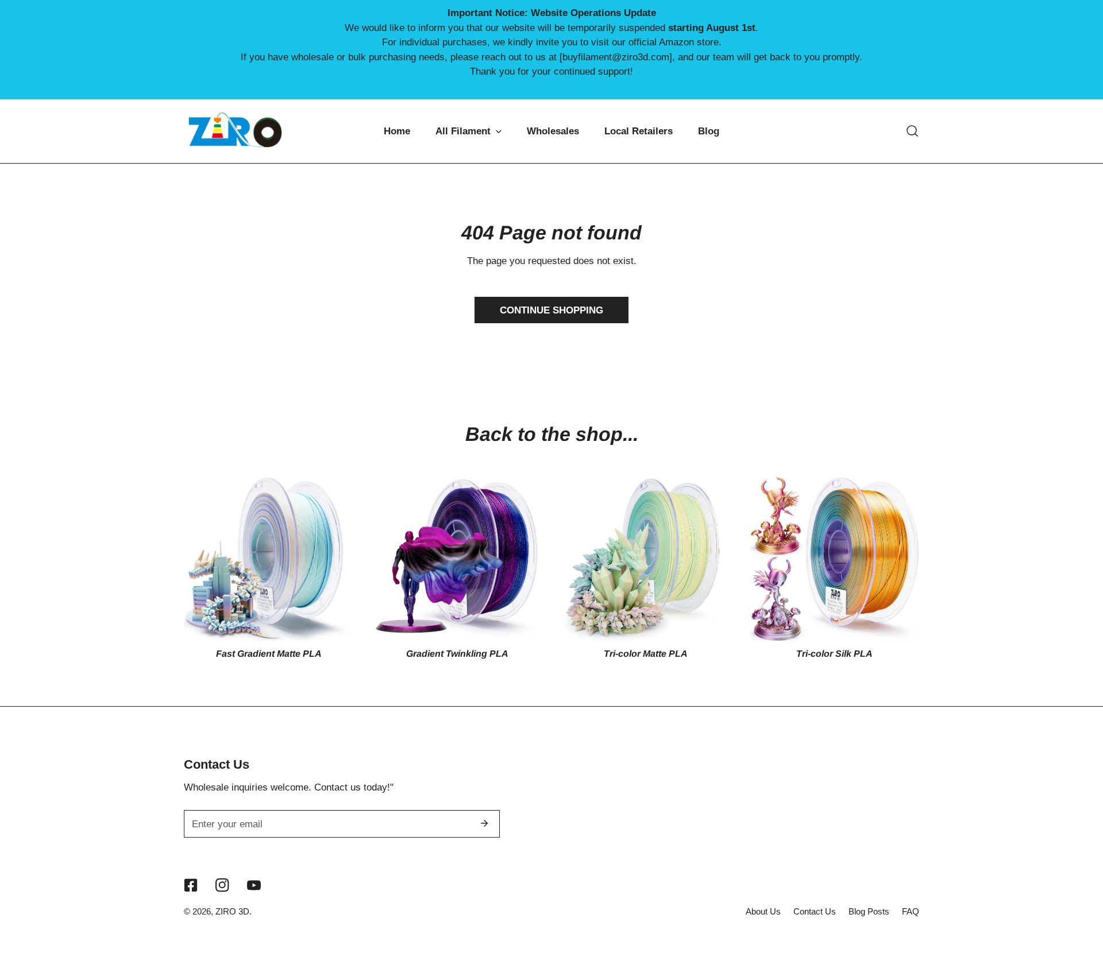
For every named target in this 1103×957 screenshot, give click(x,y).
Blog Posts (869, 911)
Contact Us (814, 911)
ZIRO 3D (232, 911)
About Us (763, 911)
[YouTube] (253, 885)
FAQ (910, 911)
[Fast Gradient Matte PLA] (268, 556)
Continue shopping (551, 310)
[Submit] (484, 823)
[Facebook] (191, 885)
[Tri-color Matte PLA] (646, 556)
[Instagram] (222, 885)
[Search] (912, 131)
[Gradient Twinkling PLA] (457, 556)
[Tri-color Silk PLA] (834, 556)
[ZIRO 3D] (235, 131)
